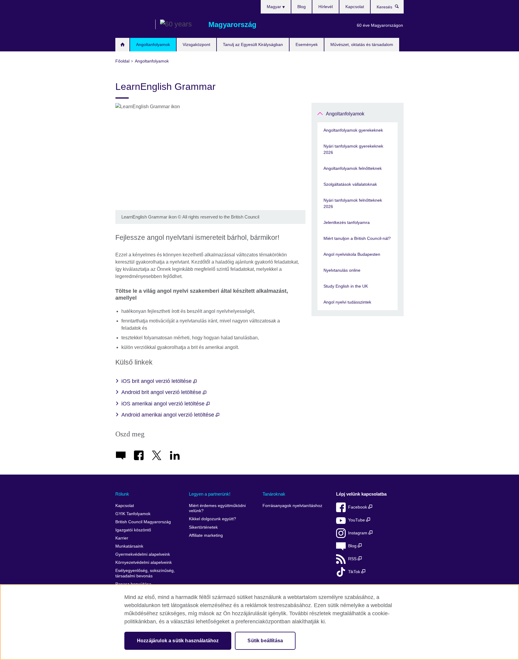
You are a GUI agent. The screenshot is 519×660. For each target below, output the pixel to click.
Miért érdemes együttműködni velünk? (217, 508)
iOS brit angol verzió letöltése (157, 381)
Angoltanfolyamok (153, 44)
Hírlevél (325, 6)
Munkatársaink (129, 546)
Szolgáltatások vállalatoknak (350, 184)
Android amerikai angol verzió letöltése (168, 415)
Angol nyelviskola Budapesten (351, 254)
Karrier (121, 538)
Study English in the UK (345, 286)
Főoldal (122, 44)
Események (307, 44)
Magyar (274, 6)
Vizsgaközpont (196, 44)
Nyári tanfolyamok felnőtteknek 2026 (352, 203)
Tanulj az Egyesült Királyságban (253, 44)
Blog (301, 6)
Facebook (358, 507)
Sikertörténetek (203, 527)
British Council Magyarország (133, 25)
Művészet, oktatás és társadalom (361, 44)
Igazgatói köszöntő (133, 530)
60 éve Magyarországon (380, 25)
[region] (259, 622)
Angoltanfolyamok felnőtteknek (352, 168)
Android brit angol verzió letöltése (162, 392)
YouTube (357, 520)
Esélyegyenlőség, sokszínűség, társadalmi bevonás (145, 573)
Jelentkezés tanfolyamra (346, 222)
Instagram (358, 533)
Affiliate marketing (206, 535)
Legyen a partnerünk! (209, 494)
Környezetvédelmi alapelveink (143, 562)
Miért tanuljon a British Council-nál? (357, 238)
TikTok (354, 572)
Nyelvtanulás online (341, 270)
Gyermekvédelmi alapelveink (142, 554)
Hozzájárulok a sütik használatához (178, 640)
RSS (353, 559)
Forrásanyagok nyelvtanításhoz (292, 505)
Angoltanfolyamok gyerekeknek (353, 130)
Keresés (400, 8)
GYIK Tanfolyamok (132, 514)
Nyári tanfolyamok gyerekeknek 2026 (353, 149)
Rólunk (122, 494)
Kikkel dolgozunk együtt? (212, 519)
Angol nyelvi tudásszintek (347, 302)
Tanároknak (274, 494)
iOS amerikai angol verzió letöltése (163, 404)
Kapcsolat (354, 6)
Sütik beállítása (265, 640)
